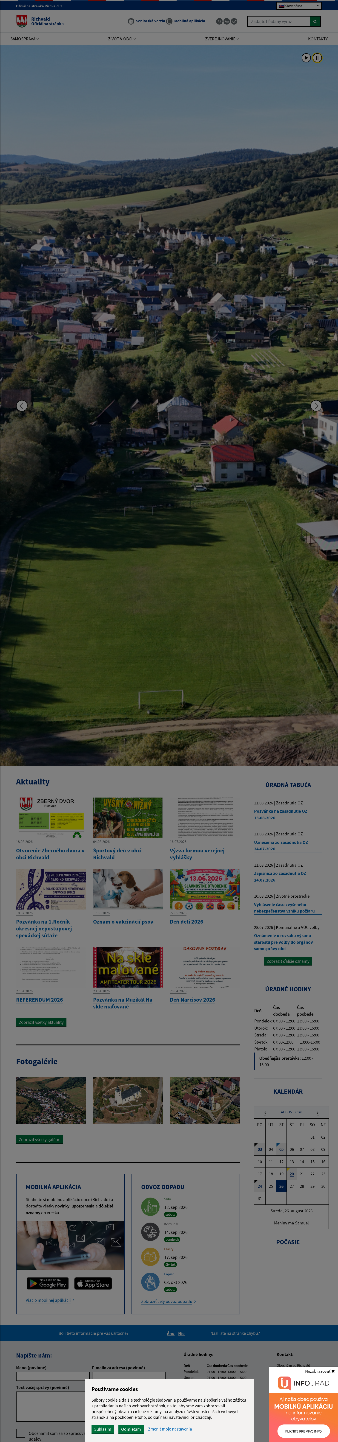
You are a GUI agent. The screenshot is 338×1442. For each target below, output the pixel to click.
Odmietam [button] (131, 1429)
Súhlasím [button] (102, 1429)
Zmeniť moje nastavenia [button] (170, 1429)
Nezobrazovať (318, 1371)
